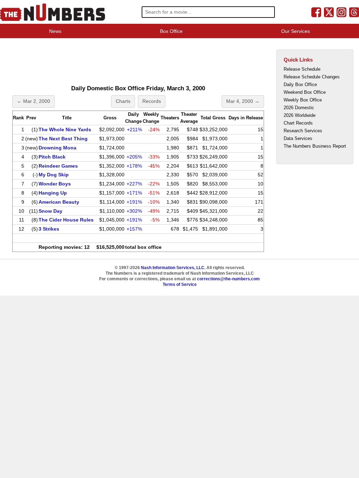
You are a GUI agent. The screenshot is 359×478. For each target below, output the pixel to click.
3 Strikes (49, 229)
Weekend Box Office (305, 92)
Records (151, 101)
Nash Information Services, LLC (172, 268)
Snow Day (50, 211)
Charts (123, 101)
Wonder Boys (55, 184)
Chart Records (298, 123)
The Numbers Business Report (315, 146)
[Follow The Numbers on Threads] (354, 12)
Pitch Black (52, 157)
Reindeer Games (58, 166)
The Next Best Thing (63, 138)
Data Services (298, 138)
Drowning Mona (57, 147)
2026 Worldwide (300, 115)
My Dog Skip (54, 174)
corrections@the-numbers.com (228, 279)
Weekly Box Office (303, 100)
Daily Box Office (300, 84)
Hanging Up (53, 193)
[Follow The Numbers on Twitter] (329, 12)
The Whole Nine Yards (65, 129)
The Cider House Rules (66, 220)
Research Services (303, 130)
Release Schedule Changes (312, 76)
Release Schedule (302, 69)
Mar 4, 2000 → (242, 101)
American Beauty (59, 202)
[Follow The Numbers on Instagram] (341, 12)
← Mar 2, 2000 (33, 101)
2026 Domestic (299, 107)
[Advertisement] (138, 61)
